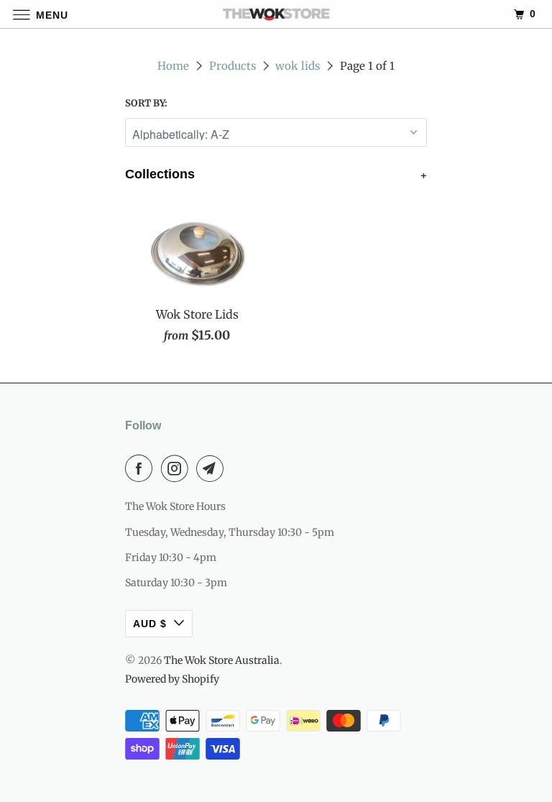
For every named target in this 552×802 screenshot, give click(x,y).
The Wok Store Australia (222, 660)
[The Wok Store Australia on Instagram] (177, 468)
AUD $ (150, 623)
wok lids (297, 66)
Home (173, 66)
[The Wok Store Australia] (276, 14)
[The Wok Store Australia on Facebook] (141, 468)
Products (232, 66)
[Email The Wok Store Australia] (212, 468)
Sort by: (146, 103)
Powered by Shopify (172, 679)
